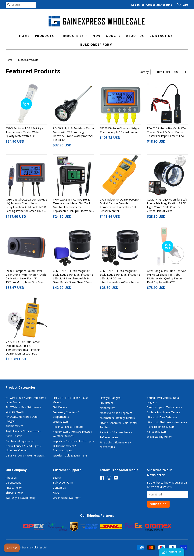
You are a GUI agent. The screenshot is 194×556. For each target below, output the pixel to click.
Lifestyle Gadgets (110, 398)
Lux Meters (106, 403)
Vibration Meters (157, 431)
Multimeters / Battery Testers (117, 418)
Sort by (144, 72)
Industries (74, 36)
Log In (135, 4)
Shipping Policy (14, 492)
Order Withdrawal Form (67, 497)
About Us (135, 36)
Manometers (107, 408)
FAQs (56, 492)
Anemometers (14, 426)
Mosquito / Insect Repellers (116, 413)
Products (45, 36)
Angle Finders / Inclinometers (23, 431)
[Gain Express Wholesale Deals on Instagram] (109, 478)
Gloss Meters (61, 421)
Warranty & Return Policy (20, 497)
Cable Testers (14, 436)
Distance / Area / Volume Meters (25, 455)
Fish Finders (60, 407)
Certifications (13, 482)
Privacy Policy (14, 487)
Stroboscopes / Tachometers (164, 407)
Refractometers (109, 437)
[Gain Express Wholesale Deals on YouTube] (116, 478)
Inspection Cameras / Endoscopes (73, 441)
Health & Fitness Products (68, 426)
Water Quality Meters (159, 437)
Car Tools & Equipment (20, 441)
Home (24, 36)
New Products (106, 36)
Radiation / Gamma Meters (116, 432)
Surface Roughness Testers (163, 412)
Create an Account (159, 4)
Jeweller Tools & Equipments (70, 455)
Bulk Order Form (96, 45)
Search (57, 477)
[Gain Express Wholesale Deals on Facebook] (102, 478)
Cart (185, 4)
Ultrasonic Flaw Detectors (162, 417)
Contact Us (161, 36)
